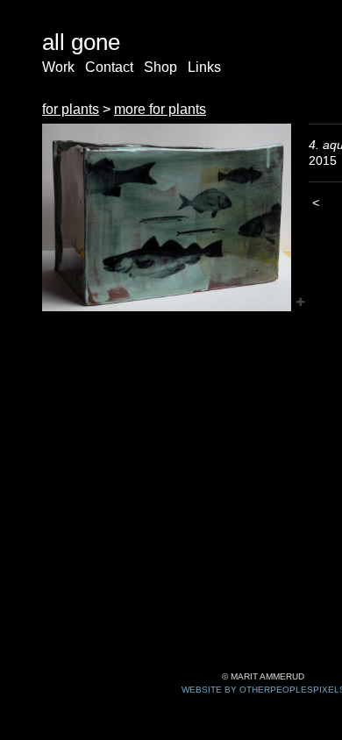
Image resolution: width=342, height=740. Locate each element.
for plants (70, 109)
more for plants (160, 109)
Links (204, 67)
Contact (109, 67)
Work (58, 67)
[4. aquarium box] (166, 218)
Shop (160, 67)
